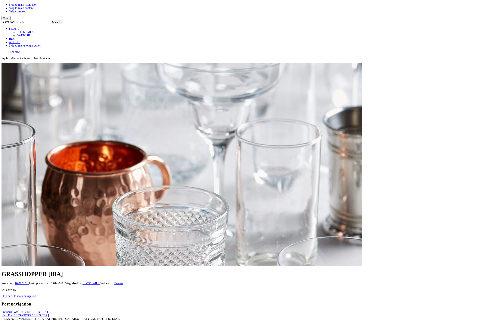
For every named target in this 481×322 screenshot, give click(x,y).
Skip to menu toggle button (25, 45)
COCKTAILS (25, 32)
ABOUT (14, 42)
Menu (6, 18)
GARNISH (23, 35)
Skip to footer (17, 11)
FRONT (14, 28)
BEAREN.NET (11, 51)
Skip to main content (21, 8)
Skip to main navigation (23, 4)
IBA (11, 38)
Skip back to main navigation (19, 296)
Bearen (118, 283)
